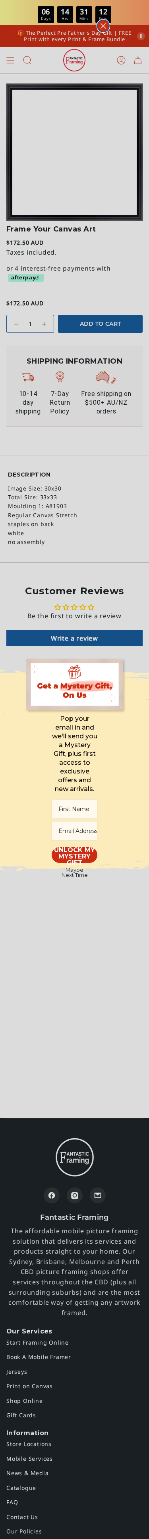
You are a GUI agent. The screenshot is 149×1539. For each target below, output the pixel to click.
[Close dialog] (103, 26)
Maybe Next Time (75, 872)
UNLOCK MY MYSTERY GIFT (74, 855)
